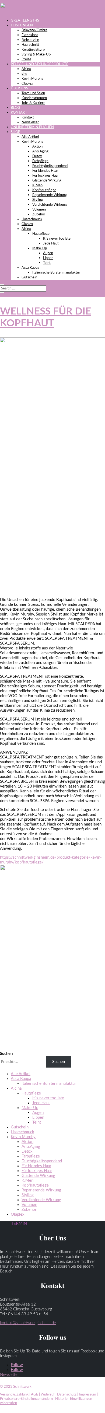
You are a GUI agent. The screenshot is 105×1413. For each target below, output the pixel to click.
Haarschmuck (32, 219)
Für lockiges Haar (45, 175)
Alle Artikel (30, 137)
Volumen (39, 209)
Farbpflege (40, 161)
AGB (34, 1394)
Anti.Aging (40, 151)
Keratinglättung (33, 49)
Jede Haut (51, 243)
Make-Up (39, 248)
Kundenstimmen (34, 98)
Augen (48, 253)
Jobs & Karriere (33, 103)
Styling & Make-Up (36, 54)
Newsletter (30, 122)
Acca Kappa (30, 268)
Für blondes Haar (45, 171)
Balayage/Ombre (34, 30)
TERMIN (19, 1223)
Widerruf (48, 1394)
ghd (24, 74)
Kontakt (28, 117)
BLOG (15, 108)
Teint (47, 263)
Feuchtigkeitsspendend (50, 166)
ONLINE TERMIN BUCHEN (32, 127)
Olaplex (27, 83)
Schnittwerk (22, 1386)
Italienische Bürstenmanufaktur (56, 272)
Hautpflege (41, 234)
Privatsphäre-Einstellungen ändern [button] (26, 1399)
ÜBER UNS (19, 88)
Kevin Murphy (32, 79)
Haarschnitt (30, 45)
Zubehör (38, 214)
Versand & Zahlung (14, 1394)
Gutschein (29, 277)
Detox (37, 156)
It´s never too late (57, 238)
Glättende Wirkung (46, 180)
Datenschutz (66, 1394)
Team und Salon (33, 93)
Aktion (37, 146)
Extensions (30, 35)
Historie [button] (61, 1399)
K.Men (37, 185)
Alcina (26, 69)
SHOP (15, 132)
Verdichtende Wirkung (49, 205)
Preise (26, 59)
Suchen (6, 1054)
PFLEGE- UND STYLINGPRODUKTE (39, 64)
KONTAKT (19, 112)
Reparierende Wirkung (49, 195)
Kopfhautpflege (44, 190)
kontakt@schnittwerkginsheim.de (28, 1323)
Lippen (48, 258)
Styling (37, 200)
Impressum (87, 1394)
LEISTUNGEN (22, 25)
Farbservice (30, 40)
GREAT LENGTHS (25, 20)
